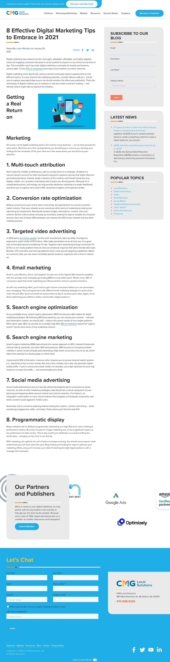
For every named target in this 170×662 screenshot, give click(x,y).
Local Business (120, 188)
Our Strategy (27, 526)
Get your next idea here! (81, 3)
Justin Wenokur (23, 48)
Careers (46, 645)
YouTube (151, 650)
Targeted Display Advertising (127, 204)
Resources (30, 645)
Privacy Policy (57, 645)
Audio (116, 194)
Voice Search (120, 207)
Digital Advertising (122, 191)
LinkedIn (93, 50)
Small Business (121, 197)
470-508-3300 (125, 601)
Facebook (82, 50)
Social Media (120, 201)
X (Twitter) (142, 650)
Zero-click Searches (123, 210)
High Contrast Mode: (82, 659)
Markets (20, 645)
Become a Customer (149, 13)
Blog (39, 645)
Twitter (87, 50)
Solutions (10, 645)
